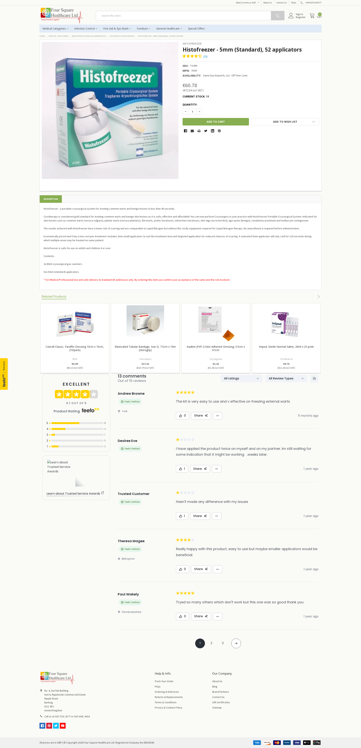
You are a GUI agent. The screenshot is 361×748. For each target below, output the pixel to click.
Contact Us (281, 2)
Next (318, 296)
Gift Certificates (221, 702)
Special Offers (196, 28)
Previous (312, 296)
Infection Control (84, 28)
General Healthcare (168, 28)
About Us (267, 2)
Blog (214, 686)
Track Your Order (164, 681)
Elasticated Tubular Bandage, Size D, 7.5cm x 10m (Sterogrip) (145, 348)
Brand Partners (220, 691)
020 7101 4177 (63, 716)
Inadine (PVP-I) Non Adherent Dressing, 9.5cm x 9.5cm (216, 348)
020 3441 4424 (82, 716)
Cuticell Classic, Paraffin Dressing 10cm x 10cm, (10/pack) (75, 348)
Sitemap (217, 707)
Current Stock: (196, 96)
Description (51, 199)
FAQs (293, 2)
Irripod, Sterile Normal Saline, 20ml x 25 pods (286, 346)
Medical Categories (54, 28)
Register (301, 17)
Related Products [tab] (54, 296)
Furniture (142, 28)
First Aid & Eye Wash (115, 28)
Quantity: (190, 104)
